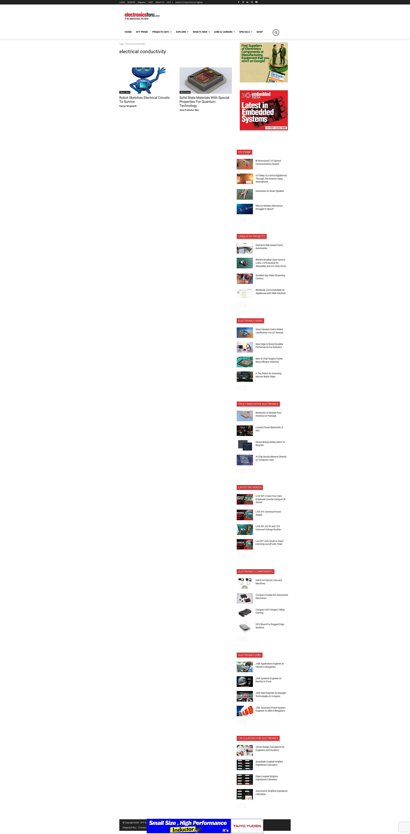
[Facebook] (238, 2)
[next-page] (244, 220)
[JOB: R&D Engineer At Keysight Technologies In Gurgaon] (245, 696)
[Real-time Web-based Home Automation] (245, 248)
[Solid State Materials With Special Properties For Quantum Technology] (206, 80)
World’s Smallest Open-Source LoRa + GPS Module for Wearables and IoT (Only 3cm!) (271, 262)
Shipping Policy (129, 827)
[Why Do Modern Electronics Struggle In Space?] (245, 209)
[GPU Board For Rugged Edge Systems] (245, 627)
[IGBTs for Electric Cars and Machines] (245, 583)
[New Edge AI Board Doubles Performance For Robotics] (245, 347)
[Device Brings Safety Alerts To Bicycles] (245, 445)
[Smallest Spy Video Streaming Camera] (245, 278)
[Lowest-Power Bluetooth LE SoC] (245, 430)
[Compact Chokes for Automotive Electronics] (245, 598)
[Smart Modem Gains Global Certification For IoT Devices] (245, 332)
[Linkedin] (247, 2)
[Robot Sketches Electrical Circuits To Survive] (145, 80)
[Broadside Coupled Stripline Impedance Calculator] (245, 765)
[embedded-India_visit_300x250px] (264, 129)
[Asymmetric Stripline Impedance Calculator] (245, 794)
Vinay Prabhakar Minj (189, 110)
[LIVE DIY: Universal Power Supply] (245, 515)
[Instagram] (243, 2)
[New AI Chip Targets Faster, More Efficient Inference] (245, 362)
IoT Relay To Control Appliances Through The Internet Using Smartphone (271, 178)
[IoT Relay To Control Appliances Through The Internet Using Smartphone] (245, 179)
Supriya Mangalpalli (127, 106)
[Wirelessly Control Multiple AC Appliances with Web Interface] (245, 293)
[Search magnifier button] (276, 32)
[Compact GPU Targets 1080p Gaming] (245, 613)
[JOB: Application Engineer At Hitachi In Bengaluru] (245, 667)
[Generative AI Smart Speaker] (245, 194)
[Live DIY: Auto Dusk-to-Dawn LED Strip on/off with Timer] (245, 544)
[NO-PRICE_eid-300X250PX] (264, 81)
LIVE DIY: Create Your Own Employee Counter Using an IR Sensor (270, 499)
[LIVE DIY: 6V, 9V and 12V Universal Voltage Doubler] (245, 529)
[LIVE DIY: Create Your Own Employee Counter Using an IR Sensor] (245, 499)
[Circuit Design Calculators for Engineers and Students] (245, 750)
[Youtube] (256, 2)
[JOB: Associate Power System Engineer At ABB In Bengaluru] (245, 711)
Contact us (144, 827)
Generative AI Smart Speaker (270, 191)
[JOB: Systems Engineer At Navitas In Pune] (245, 681)
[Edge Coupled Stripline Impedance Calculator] (245, 779)
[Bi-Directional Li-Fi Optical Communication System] (245, 164)
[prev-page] (239, 220)
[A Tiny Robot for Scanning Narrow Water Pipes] (245, 376)
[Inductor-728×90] (205, 832)
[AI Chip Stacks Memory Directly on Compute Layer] (245, 460)
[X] (252, 2)
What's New (124, 92)
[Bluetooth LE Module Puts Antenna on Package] (245, 416)
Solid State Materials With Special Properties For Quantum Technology (204, 102)
